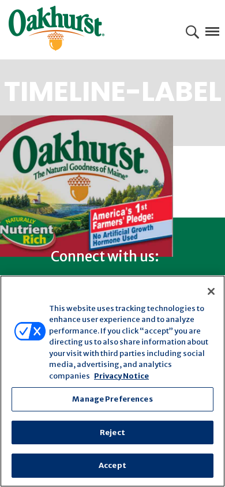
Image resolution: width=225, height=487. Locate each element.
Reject (112, 432)
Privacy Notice (121, 376)
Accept (112, 465)
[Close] (211, 291)
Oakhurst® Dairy (56, 28)
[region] (112, 381)
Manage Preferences (112, 399)
